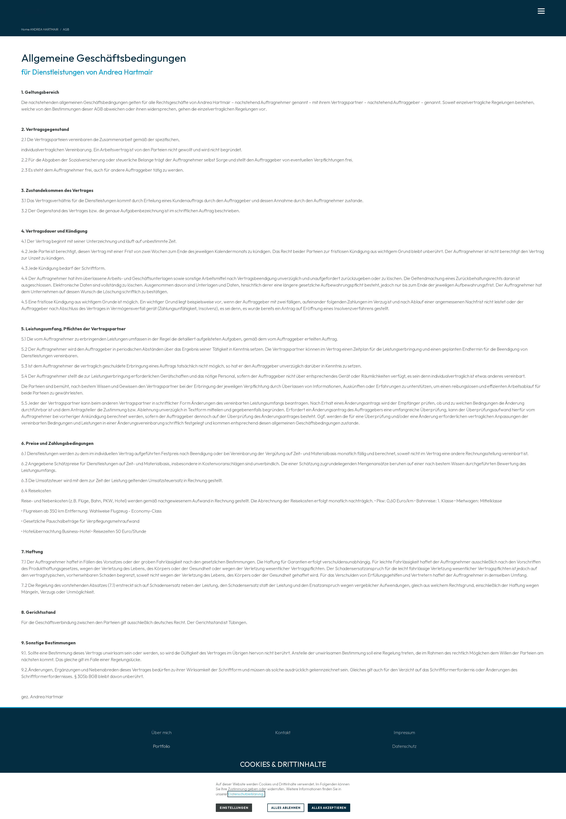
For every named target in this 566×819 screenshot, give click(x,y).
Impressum (404, 732)
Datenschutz (404, 746)
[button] (541, 11)
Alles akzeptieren (329, 808)
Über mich (161, 732)
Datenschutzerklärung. (246, 794)
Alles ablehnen (285, 808)
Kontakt (283, 732)
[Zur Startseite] (35, 11)
